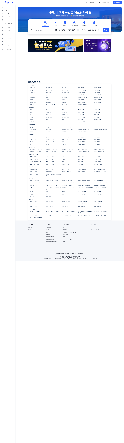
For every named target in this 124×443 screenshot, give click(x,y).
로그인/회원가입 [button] (117, 2)
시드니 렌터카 (49, 144)
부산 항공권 (33, 104)
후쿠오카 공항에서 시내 (51, 185)
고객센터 (30, 227)
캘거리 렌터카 (81, 141)
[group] (60, 15)
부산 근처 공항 (33, 201)
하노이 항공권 (97, 87)
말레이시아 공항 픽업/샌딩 (36, 149)
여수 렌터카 (33, 139)
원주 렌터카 (97, 141)
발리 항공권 (49, 90)
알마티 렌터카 (33, 141)
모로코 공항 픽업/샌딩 (99, 151)
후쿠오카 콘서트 (66, 156)
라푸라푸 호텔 (97, 119)
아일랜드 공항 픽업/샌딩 (35, 151)
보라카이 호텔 (33, 119)
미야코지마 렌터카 (66, 137)
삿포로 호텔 (81, 114)
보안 (64, 241)
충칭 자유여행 (97, 191)
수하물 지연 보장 (82, 169)
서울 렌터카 (97, 137)
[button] (2, 2)
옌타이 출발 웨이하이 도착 (52, 180)
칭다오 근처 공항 (50, 206)
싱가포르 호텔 (65, 117)
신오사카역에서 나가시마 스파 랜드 (53, 188)
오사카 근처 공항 (66, 201)
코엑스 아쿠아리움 (66, 127)
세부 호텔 (48, 119)
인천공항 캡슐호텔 (34, 121)
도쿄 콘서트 (65, 161)
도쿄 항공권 (65, 87)
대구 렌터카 (97, 139)
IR (63, 227)
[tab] (45, 23)
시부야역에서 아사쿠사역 (84, 185)
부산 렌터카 (81, 137)
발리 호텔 (64, 119)
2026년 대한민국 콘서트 (35, 161)
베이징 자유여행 (34, 191)
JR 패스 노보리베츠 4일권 (36, 217)
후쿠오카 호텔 (65, 114)
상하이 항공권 (49, 99)
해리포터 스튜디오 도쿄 (67, 129)
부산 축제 (80, 164)
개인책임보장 (49, 171)
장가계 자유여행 (82, 191)
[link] (87, 2)
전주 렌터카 (65, 139)
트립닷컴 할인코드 (82, 121)
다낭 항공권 (81, 87)
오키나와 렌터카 (50, 139)
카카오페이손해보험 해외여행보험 (53, 175)
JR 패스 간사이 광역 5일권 (100, 215)
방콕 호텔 (96, 117)
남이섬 (31, 127)
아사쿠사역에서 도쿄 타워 (100, 187)
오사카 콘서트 (65, 159)
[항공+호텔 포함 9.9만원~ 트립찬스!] (55, 45)
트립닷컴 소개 (49, 227)
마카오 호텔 (49, 112)
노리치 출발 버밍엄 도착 (51, 183)
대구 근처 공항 (65, 206)
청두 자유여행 (49, 196)
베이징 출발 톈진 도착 (67, 180)
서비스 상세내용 (31, 232)
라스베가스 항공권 (50, 102)
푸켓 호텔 (80, 119)
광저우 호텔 (81, 112)
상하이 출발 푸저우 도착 (83, 183)
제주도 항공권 (97, 102)
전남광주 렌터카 (82, 139)
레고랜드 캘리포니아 (35, 131)
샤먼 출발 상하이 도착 (35, 183)
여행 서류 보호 (33, 171)
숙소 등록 (48, 121)
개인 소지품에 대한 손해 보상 (101, 169)
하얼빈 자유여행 (34, 194)
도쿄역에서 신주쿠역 (67, 185)
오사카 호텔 (49, 114)
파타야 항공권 (81, 102)
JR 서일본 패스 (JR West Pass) (69, 211)
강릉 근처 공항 (97, 204)
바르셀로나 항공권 (34, 97)
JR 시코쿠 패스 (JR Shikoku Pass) (37, 215)
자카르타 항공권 (66, 102)
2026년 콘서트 (33, 156)
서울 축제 (80, 159)
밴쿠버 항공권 (65, 99)
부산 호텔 (48, 109)
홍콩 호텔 (32, 112)
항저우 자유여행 (82, 194)
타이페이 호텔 (81, 117)
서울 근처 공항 (49, 201)
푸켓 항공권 (97, 90)
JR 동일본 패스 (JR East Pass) (52, 211)
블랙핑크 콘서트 (98, 164)
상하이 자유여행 (50, 194)
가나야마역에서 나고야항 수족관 (85, 187)
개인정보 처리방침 (50, 236)
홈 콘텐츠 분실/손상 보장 (100, 171)
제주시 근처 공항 (98, 201)
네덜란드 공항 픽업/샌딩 (67, 149)
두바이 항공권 (97, 94)
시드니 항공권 (81, 92)
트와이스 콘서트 (98, 159)
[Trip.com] (9, 2)
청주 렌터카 (33, 144)
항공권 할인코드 (66, 104)
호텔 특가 (64, 121)
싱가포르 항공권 (66, 92)
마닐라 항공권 (33, 92)
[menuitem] (8, 7)
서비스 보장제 (31, 229)
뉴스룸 (47, 229)
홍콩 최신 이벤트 (50, 164)
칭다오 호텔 (97, 112)
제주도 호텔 (81, 109)
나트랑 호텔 (33, 117)
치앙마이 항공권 (82, 90)
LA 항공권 (64, 97)
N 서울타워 (48, 127)
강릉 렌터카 (97, 144)
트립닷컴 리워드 (67, 229)
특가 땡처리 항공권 (50, 104)
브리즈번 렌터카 (66, 144)
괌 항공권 (48, 94)
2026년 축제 (81, 156)
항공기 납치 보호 (34, 174)
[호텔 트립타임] (97, 45)
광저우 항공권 (33, 99)
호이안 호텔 (49, 117)
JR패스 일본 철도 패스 (35, 211)
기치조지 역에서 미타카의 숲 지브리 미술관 (37, 188)
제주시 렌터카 (33, 137)
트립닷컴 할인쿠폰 (82, 104)
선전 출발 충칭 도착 (34, 180)
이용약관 (48, 234)
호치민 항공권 (33, 90)
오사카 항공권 (33, 87)
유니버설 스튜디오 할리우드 (100, 129)
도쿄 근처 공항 (49, 204)
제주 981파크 (97, 127)
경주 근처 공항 (81, 206)
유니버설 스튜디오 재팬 (83, 129)
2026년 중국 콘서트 (34, 159)
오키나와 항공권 (50, 87)
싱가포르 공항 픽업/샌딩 (83, 151)
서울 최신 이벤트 (50, 156)
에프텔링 (64, 131)
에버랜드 (80, 127)
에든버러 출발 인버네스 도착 (100, 183)
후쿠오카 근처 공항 (82, 201)
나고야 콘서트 (65, 164)
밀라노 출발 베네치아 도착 (84, 180)
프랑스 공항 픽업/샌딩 (51, 151)
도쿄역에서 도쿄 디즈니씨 (68, 187)
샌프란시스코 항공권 (35, 102)
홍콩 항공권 (97, 92)
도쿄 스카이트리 (50, 129)
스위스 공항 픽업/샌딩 (99, 149)
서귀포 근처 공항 (34, 204)
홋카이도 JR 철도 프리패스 (84, 215)
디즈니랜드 (48, 131)
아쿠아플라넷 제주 (34, 129)
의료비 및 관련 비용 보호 (67, 171)
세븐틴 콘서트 (97, 161)
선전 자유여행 (65, 194)
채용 (47, 232)
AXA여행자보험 (33, 169)
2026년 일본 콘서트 (34, 164)
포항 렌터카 (65, 141)
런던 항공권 (49, 97)
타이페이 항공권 (98, 97)
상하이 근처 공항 (66, 204)
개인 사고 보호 (49, 169)
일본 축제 (80, 161)
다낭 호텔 (96, 114)
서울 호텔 (32, 109)
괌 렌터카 (48, 137)
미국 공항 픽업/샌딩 (82, 149)
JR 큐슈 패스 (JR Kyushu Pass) (101, 211)
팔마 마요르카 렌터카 (51, 141)
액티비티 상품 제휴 (67, 239)
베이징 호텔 (65, 112)
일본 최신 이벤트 (50, 159)
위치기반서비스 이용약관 (51, 241)
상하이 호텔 (97, 109)
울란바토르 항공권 (82, 97)
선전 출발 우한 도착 (98, 180)
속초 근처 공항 (33, 206)
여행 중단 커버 (81, 171)
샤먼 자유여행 (49, 191)
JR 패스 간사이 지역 (50, 215)
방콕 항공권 (65, 90)
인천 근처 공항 (81, 204)
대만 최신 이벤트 (50, 161)
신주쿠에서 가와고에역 (99, 185)
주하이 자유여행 (66, 191)
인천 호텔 (64, 109)
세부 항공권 (49, 92)
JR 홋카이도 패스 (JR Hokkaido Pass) (85, 212)
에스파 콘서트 (97, 156)
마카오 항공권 (33, 94)
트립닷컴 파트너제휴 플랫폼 (69, 232)
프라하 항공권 (97, 99)
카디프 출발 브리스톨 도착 (68, 183)
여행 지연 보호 (65, 169)
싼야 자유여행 (33, 196)
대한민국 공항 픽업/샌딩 (51, 149)
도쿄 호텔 (32, 114)
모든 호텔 (65, 236)
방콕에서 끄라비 (34, 185)
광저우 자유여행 (98, 194)
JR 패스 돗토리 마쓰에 (67, 215)
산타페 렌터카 (81, 144)
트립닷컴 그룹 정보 (50, 239)
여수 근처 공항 (97, 206)
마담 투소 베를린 (82, 131)
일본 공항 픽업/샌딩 (66, 151)
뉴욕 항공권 (81, 94)
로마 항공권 (81, 99)
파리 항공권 (65, 94)
